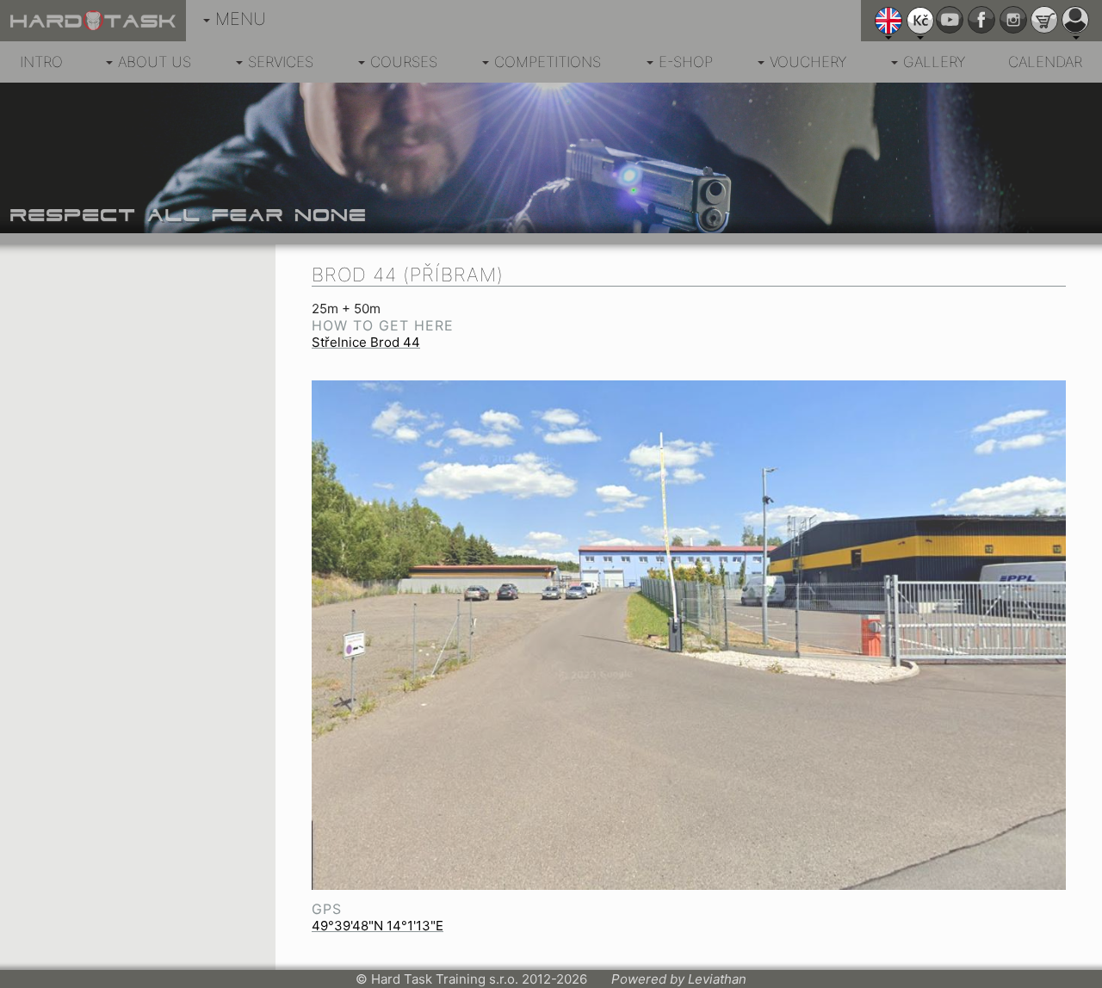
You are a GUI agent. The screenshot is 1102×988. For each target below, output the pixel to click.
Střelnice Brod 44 (366, 342)
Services (280, 62)
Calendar (1045, 62)
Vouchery (808, 62)
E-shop (686, 62)
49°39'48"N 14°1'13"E (377, 925)
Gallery (934, 62)
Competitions (547, 62)
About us (154, 62)
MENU (240, 19)
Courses (403, 62)
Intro (41, 62)
